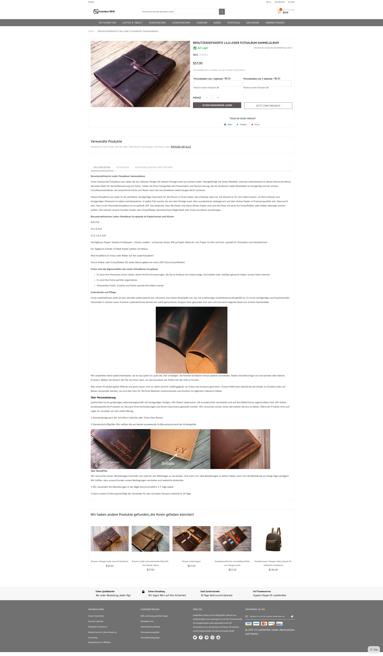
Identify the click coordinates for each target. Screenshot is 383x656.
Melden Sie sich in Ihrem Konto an (102, 632)
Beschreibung (102, 167)
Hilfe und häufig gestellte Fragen (154, 616)
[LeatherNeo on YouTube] (218, 637)
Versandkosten (201, 70)
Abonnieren (292, 616)
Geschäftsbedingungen (150, 637)
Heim (91, 31)
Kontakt (91, 2)
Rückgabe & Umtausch (97, 626)
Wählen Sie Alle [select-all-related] (181, 146)
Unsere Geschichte (96, 616)
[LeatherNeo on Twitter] (195, 637)
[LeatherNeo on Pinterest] (207, 637)
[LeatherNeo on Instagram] (212, 637)
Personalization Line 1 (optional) (208, 78)
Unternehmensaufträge (150, 626)
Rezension (122, 167)
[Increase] (218, 98)
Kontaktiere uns (147, 621)
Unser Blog (93, 637)
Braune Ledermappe (191, 561)
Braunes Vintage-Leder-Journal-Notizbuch (109, 561)
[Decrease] (207, 98)
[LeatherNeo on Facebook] (201, 637)
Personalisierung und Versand (154, 167)
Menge (197, 97)
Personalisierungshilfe (150, 632)
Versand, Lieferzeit (95, 621)
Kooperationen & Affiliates (99, 642)
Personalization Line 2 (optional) (257, 78)
